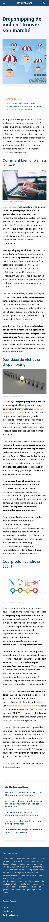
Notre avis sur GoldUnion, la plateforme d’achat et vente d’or (22, 814)
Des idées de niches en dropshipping (25, 106)
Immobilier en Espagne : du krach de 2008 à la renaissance (23, 831)
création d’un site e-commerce (25, 705)
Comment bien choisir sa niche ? (24, 103)
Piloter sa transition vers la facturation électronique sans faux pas (24, 794)
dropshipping (12, 207)
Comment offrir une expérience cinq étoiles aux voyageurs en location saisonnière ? (23, 804)
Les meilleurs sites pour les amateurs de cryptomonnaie (24, 822)
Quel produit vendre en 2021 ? (22, 109)
